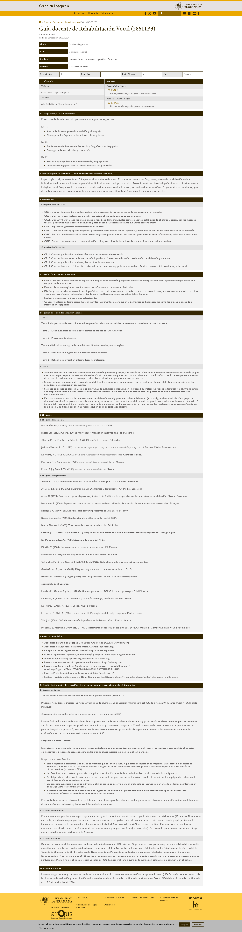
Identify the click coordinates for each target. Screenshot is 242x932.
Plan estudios (58, 22)
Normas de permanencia (143, 897)
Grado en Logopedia (54, 6)
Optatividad (109, 904)
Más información (46, 928)
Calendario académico (114, 897)
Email (115, 90)
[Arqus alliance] (61, 914)
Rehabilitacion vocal (73, 22)
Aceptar (184, 924)
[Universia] (195, 898)
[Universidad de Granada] (188, 6)
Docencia (93, 13)
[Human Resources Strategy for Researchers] (195, 905)
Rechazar (198, 924)
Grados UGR (82, 897)
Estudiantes (107, 13)
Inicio (40, 22)
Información (78, 13)
